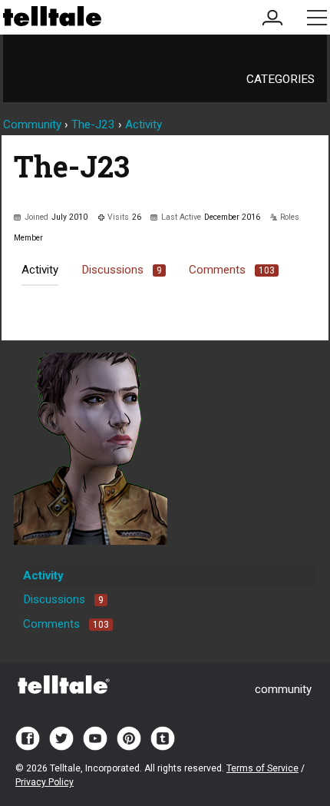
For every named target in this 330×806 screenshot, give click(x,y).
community (283, 689)
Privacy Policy (44, 782)
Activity (39, 270)
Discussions (121, 270)
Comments (232, 270)
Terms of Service (262, 768)
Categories (280, 79)
